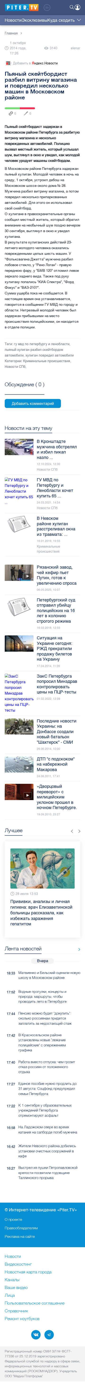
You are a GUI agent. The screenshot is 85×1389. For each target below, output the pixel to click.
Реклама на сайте (20, 1236)
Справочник (16, 1311)
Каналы (12, 1280)
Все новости (77, 938)
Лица (10, 1295)
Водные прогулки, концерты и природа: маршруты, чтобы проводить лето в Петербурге (42, 985)
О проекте (13, 1219)
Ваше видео (16, 1287)
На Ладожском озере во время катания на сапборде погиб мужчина (47, 1118)
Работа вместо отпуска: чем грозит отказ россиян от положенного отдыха (46, 1055)
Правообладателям (21, 1228)
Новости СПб (15, 367)
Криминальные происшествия (46, 361)
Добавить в (35, 63)
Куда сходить (61, 20)
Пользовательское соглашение (34, 1303)
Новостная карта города (28, 1272)
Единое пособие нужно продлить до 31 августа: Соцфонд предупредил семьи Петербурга (47, 1077)
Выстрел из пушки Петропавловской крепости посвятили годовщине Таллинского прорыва (47, 1161)
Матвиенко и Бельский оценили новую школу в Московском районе (49, 964)
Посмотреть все (24, 389)
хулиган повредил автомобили (50, 355)
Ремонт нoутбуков (22, 1319)
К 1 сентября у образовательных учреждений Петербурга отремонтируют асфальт (45, 1099)
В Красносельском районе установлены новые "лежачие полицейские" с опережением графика (42, 1031)
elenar (75, 48)
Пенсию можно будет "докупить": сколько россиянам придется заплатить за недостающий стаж (45, 1007)
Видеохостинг (18, 1264)
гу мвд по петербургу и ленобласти (41, 344)
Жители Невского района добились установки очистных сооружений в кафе (47, 1139)
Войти (77, 7)
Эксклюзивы (34, 20)
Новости (13, 20)
